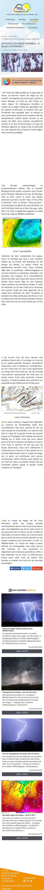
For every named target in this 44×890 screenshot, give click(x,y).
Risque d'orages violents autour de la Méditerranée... (17, 629)
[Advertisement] (22, 159)
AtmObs (22, 19)
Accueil (4, 36)
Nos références (29, 23)
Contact (4, 870)
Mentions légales (9, 875)
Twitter (27, 568)
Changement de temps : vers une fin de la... (20, 692)
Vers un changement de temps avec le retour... (21, 753)
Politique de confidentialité (7, 879)
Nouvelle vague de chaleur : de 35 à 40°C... (19, 815)
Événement (13, 23)
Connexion (33, 27)
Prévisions (10, 19)
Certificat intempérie (15, 27)
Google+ (38, 568)
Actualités (34, 19)
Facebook (16, 568)
